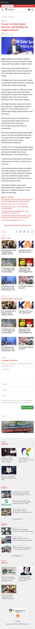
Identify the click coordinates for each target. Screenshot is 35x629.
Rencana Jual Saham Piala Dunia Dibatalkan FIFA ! (8, 478)
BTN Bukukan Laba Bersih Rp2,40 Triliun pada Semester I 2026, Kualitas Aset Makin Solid (16, 216)
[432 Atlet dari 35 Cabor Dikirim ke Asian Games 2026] (26, 452)
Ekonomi (4, 21)
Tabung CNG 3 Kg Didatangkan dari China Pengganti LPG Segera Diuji (15, 212)
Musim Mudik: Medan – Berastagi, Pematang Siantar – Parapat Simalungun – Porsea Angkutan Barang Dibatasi (23, 511)
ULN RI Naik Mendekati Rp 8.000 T (12, 220)
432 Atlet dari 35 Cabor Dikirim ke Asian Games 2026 (26, 460)
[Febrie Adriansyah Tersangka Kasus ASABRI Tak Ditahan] (8, 589)
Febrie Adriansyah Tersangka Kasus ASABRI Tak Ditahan (7, 596)
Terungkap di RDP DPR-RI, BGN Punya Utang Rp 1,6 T (25, 578)
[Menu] (2, 9)
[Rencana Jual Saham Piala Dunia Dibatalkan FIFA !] (8, 470)
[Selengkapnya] (33, 444)
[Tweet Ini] (20, 231)
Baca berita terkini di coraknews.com (17, 225)
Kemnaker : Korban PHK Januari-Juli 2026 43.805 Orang (23, 530)
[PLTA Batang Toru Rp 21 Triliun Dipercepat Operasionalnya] (8, 262)
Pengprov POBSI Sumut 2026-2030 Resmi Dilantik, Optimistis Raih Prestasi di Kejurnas (7, 460)
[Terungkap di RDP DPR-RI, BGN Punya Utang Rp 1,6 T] (26, 571)
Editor (7, 33)
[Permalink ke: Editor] (3, 34)
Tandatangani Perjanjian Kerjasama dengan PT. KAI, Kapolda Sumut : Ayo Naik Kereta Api (21, 493)
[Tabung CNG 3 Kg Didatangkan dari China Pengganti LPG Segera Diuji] (26, 262)
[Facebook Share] (16, 231)
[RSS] (17, 616)
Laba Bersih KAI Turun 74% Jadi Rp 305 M (14, 204)
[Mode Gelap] (29, 9)
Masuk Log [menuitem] (4, 2)
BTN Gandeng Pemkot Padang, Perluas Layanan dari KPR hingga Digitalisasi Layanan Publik (17, 200)
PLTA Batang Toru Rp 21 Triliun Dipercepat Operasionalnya (14, 207)
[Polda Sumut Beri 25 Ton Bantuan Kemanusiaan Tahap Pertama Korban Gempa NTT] (6, 540)
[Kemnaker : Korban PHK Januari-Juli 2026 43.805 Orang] (6, 531)
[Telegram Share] (28, 231)
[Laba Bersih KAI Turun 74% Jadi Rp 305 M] (26, 244)
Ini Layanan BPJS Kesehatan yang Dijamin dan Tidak (22, 502)
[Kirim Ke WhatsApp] (32, 231)
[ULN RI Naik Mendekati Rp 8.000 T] (26, 280)
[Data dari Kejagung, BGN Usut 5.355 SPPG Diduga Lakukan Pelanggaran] (8, 571)
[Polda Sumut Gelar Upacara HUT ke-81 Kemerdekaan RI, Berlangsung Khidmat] (6, 548)
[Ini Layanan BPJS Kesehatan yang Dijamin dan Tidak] (6, 503)
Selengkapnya (17, 519)
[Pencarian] (32, 9)
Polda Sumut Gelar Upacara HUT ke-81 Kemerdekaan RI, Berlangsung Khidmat (22, 548)
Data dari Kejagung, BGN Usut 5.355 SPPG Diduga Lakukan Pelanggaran (8, 578)
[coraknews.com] (10, 9)
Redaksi (17, 621)
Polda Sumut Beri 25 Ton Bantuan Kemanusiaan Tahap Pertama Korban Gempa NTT (22, 539)
